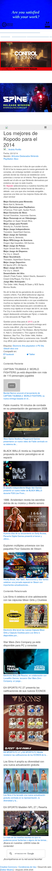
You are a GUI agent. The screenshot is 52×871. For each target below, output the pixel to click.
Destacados (25, 156)
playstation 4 (31, 345)
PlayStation (8, 158)
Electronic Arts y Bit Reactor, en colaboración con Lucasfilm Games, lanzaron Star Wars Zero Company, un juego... (25, 678)
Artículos (15, 156)
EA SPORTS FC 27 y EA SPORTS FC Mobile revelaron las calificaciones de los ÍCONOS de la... (25, 753)
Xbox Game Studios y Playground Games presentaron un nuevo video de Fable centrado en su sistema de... (25, 441)
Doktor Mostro (7, 869)
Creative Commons (8, 866)
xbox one (14, 348)
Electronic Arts (19, 345)
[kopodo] (6, 127)
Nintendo (35, 156)
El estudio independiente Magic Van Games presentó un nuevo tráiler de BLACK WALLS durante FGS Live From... (22, 490)
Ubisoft (6, 348)
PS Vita (41, 345)
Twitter (32, 354)
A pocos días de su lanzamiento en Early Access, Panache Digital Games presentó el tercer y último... (25, 536)
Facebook (9, 354)
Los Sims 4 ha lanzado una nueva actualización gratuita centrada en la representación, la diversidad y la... (24, 798)
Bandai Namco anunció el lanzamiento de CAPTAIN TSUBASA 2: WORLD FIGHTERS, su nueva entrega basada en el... (24, 396)
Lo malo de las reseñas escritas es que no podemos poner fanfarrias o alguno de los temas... (25, 838)
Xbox (16, 158)
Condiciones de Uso (27, 866)
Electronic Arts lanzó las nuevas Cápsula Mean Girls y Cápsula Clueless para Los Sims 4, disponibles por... (24, 632)
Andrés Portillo (14, 149)
